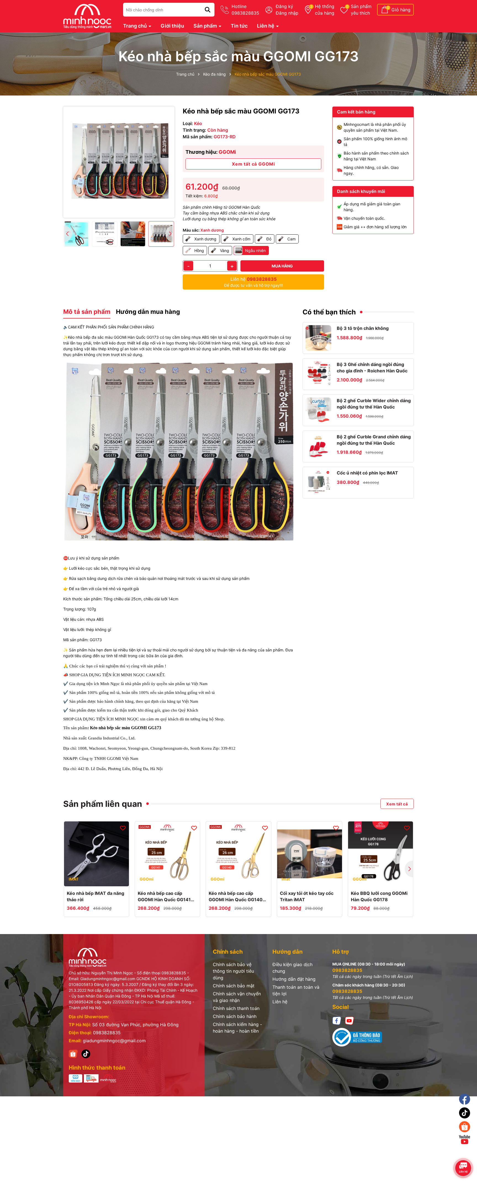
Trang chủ (135, 26)
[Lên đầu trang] (465, 1154)
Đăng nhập (287, 13)
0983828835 (107, 1032)
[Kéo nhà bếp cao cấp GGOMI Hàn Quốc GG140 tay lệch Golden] (238, 853)
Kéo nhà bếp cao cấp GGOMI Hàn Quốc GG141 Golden (164, 896)
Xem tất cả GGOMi (253, 164)
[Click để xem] (119, 162)
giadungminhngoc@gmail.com (114, 1040)
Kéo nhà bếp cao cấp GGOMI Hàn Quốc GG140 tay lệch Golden (236, 896)
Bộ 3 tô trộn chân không (363, 328)
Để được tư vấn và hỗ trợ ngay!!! (253, 282)
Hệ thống (324, 10)
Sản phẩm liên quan (102, 804)
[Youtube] (349, 1020)
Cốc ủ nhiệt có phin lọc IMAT (367, 473)
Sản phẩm (361, 10)
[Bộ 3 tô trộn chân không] (318, 338)
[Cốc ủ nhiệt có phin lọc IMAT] (318, 482)
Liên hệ (266, 26)
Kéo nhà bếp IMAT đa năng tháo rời (95, 896)
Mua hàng (282, 266)
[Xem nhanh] (96, 880)
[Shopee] (73, 1053)
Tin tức (239, 26)
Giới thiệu (172, 26)
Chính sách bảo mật (234, 985)
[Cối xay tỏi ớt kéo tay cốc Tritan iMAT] (309, 853)
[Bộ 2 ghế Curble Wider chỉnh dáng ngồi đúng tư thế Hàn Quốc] (318, 410)
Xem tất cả (397, 803)
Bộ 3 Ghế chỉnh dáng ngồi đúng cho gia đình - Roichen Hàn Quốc (372, 367)
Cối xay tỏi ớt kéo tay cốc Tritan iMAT (306, 896)
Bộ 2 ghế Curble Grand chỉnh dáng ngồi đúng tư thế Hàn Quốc (374, 439)
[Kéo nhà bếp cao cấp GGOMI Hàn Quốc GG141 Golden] (167, 853)
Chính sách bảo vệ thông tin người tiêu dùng (233, 971)
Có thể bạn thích (329, 312)
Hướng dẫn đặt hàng (294, 979)
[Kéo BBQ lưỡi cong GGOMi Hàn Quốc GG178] (380, 853)
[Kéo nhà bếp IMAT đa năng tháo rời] (96, 853)
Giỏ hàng (400, 9)
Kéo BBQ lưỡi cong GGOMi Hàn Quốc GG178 (379, 896)
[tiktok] (85, 1053)
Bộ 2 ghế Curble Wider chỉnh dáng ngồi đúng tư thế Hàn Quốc (374, 403)
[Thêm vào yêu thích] (123, 828)
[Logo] (87, 15)
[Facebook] (336, 1020)
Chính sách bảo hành (234, 1016)
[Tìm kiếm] (207, 10)
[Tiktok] (464, 1112)
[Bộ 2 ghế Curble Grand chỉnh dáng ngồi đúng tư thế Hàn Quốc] (318, 446)
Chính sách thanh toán (236, 1008)
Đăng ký (284, 6)
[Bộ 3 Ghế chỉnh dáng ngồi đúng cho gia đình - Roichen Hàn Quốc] (318, 374)
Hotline (245, 10)
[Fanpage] (464, 1099)
